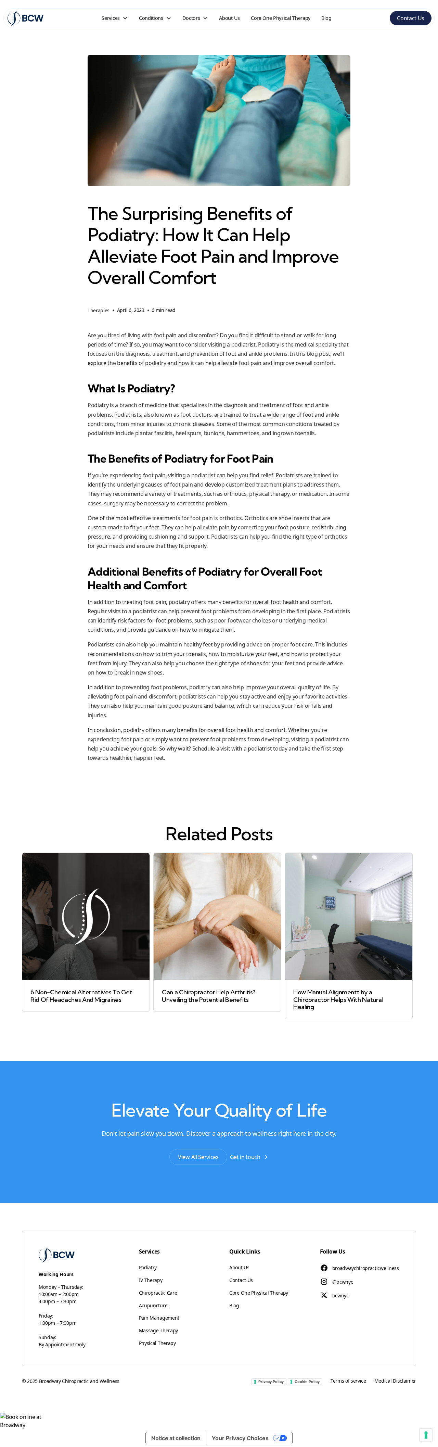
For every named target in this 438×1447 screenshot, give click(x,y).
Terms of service (348, 1380)
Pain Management (159, 1317)
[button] (114, 18)
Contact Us (410, 18)
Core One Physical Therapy (280, 18)
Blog (326, 18)
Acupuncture (153, 1305)
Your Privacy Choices (240, 1438)
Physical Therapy (157, 1343)
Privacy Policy (271, 1381)
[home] (25, 18)
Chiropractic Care (158, 1292)
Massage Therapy (158, 1330)
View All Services (198, 1157)
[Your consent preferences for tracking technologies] (426, 1435)
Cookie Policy (307, 1381)
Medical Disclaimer (395, 1380)
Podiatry (148, 1267)
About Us (229, 18)
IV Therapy (151, 1280)
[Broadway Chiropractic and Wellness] (219, 1421)
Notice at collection (176, 1438)
